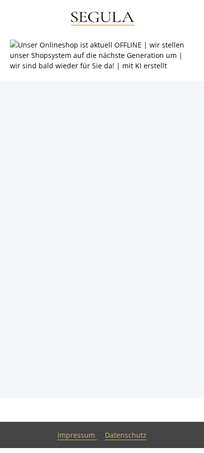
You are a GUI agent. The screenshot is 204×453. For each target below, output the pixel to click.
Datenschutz (126, 435)
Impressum (77, 435)
